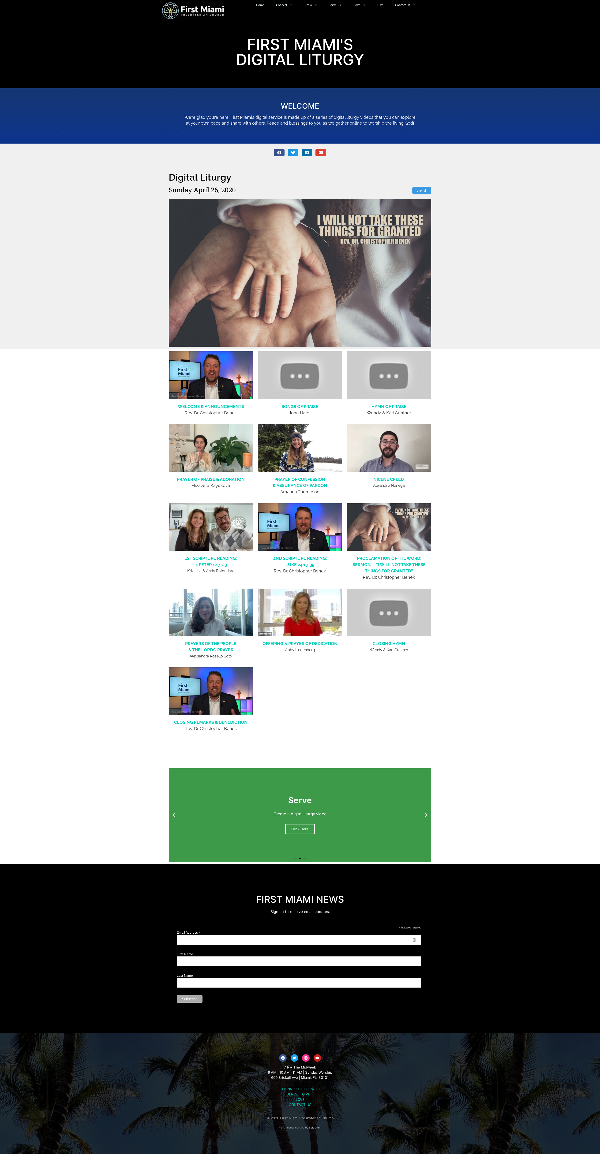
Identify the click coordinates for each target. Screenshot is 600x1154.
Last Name (185, 975)
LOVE (300, 1099)
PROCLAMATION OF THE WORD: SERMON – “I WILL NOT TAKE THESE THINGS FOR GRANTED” (389, 564)
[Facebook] (283, 1058)
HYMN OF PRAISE (388, 406)
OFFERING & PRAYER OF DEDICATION (300, 643)
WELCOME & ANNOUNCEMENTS (211, 406)
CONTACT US (300, 1104)
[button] (279, 152)
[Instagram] (306, 1058)
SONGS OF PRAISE (299, 406)
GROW (309, 1089)
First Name (185, 954)
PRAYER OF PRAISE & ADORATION (211, 479)
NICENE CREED (389, 479)
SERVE (292, 1094)
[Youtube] (317, 1058)
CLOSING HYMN (389, 643)
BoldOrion (315, 1127)
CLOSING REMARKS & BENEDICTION (211, 722)
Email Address (189, 932)
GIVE (306, 1094)
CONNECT (291, 1089)
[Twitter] (294, 1058)
